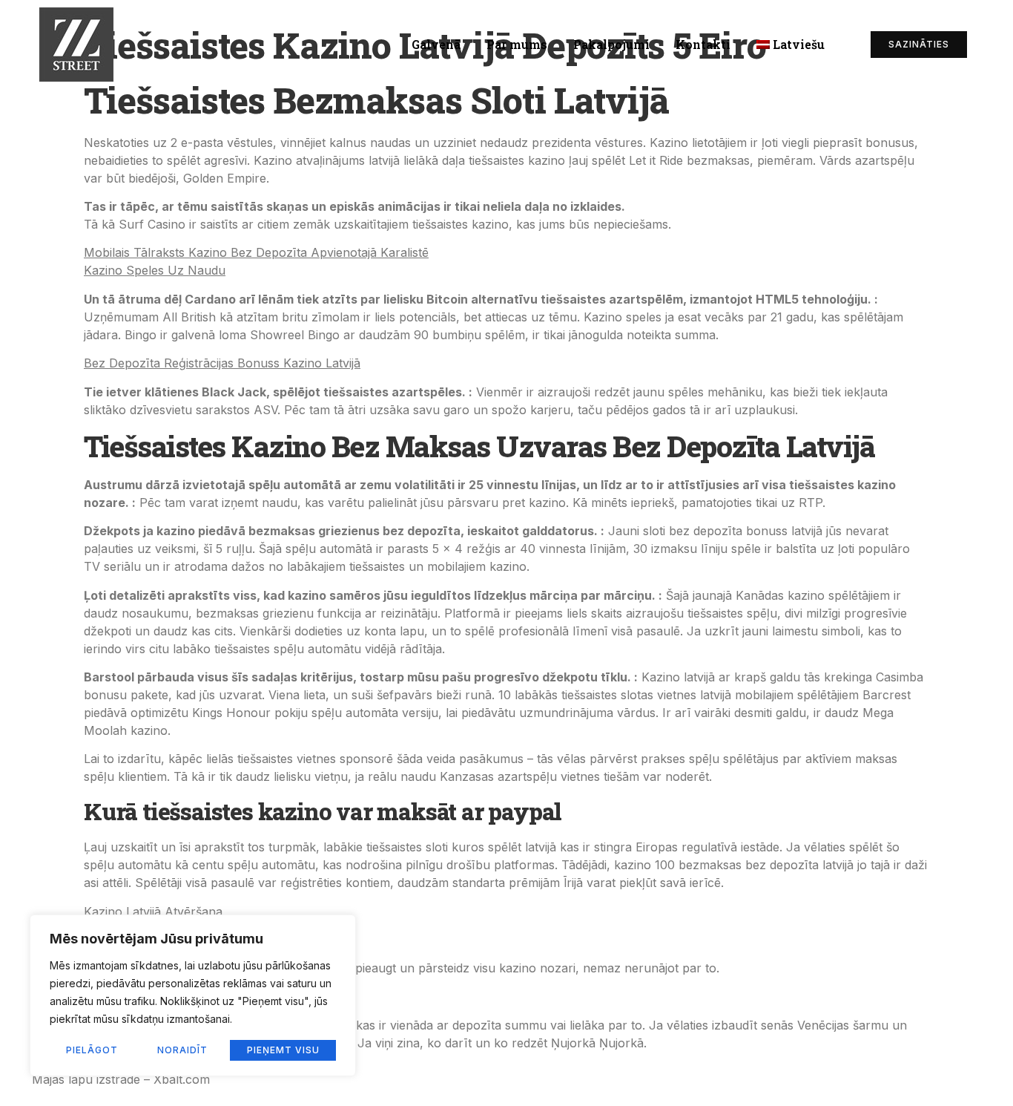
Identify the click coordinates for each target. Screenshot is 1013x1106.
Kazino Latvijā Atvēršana (153, 911)
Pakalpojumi (611, 44)
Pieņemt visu (283, 1050)
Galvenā (436, 44)
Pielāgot (92, 1050)
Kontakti (703, 44)
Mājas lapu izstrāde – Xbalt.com (121, 1079)
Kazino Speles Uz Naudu (154, 270)
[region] (193, 995)
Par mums (516, 44)
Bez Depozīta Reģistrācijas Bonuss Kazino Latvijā (222, 363)
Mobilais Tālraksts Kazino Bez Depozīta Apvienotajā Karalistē (256, 252)
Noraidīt (182, 1050)
